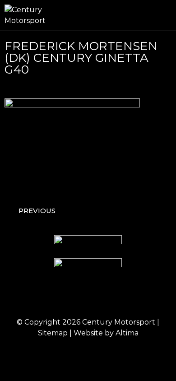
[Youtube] (125, 296)
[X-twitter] (100, 296)
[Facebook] (51, 296)
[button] (165, 15)
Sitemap (53, 333)
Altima (127, 333)
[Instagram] (76, 296)
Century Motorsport (118, 322)
